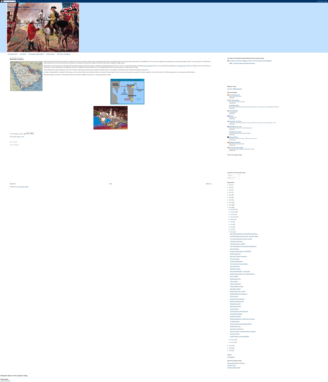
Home (110, 183)
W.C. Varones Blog (234, 100)
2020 (230, 190)
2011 (230, 207)
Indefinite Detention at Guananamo (238, 294)
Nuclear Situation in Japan (236, 286)
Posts (231, 175)
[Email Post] (24, 133)
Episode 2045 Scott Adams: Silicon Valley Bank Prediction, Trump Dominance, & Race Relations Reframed (254, 107)
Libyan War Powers (235, 266)
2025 (230, 185)
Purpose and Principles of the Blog (236, 363)
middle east (19, 136)
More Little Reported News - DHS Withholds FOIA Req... (244, 234)
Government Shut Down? (236, 241)
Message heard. (233, 117)
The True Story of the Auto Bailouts (239, 264)
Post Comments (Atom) (22, 186)
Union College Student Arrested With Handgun (240, 133)
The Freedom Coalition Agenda (36, 54)
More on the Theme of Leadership (238, 256)
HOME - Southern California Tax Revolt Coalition (242, 63)
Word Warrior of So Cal (235, 126)
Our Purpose (23, 54)
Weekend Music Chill (235, 254)
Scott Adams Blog (234, 105)
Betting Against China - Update (237, 291)
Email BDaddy (230, 357)
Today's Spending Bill (235, 284)
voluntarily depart (181, 65)
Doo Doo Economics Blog (236, 147)
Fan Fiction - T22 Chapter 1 (64, 54)
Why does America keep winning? (237, 101)
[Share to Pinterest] (33, 133)
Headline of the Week (235, 316)
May (231, 227)
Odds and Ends (234, 281)
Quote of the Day (234, 309)
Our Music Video (50, 54)
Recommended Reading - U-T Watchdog (240, 271)
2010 (230, 345)
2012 (230, 205)
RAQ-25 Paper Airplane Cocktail (236, 143)
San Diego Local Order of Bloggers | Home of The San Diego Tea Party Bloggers (250, 60)
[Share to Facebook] (31, 133)
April (231, 229)
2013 (230, 202)
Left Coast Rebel (233, 110)
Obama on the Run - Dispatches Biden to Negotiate (242, 331)
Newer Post (13, 183)
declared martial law (147, 65)
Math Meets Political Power (237, 301)
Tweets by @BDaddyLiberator (234, 89)
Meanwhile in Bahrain (235, 289)
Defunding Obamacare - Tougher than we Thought (242, 319)
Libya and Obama (234, 249)
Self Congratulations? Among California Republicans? (243, 246)
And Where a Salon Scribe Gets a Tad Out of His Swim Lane (243, 138)
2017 (230, 192)
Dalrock (231, 116)
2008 (230, 350)
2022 (230, 187)
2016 (230, 195)
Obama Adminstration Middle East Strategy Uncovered (241, 149)
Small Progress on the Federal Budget (239, 336)
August (232, 219)
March (232, 232)
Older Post (208, 183)
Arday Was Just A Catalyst (235, 96)
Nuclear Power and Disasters (237, 299)
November (233, 212)
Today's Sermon (234, 296)
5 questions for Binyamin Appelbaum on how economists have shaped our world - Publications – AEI (252, 122)
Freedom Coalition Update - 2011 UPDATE (240, 251)
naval (23, 136)
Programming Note (234, 259)
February (232, 339)
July (231, 222)
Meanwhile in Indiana (235, 269)
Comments (232, 178)
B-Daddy (16, 133)
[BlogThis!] (28, 133)
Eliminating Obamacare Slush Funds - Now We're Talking (244, 236)
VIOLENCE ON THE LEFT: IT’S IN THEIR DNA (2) (240, 128)
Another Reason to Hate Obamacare (239, 311)
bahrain (14, 136)
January (232, 342)
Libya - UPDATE (234, 276)
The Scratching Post (234, 95)
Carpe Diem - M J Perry (235, 121)
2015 (230, 197)
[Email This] (26, 133)
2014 (230, 200)
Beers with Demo (233, 137)
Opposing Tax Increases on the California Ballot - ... (243, 274)
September (233, 217)
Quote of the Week (234, 334)
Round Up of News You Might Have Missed (240, 324)
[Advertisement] (235, 74)
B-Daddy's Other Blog (235, 142)
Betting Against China (235, 306)
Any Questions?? (233, 112)
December (233, 209)
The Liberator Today (18, 7)
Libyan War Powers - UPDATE (237, 244)
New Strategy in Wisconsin (236, 329)
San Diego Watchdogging (236, 261)
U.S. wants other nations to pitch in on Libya (241, 239)
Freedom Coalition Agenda (233, 367)
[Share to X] (30, 133)
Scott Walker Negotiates (236, 314)
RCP (137, 67)
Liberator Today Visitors (5, 380)
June (231, 224)
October (232, 214)
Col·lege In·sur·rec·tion (235, 131)
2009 (230, 348)
